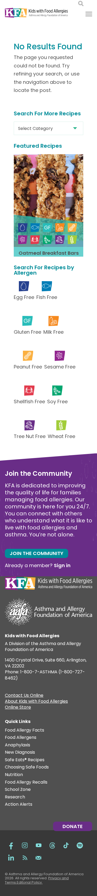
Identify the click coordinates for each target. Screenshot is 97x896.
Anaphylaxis (17, 745)
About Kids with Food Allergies (36, 701)
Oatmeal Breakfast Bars (49, 253)
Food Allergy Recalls (26, 782)
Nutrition (14, 775)
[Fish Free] (35, 227)
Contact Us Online (24, 696)
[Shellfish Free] (35, 239)
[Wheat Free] (72, 239)
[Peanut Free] (72, 227)
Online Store (18, 707)
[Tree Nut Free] (60, 239)
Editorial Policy (29, 882)
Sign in (62, 565)
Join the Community (36, 553)
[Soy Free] (47, 239)
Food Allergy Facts (24, 730)
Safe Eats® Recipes (24, 760)
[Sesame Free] (22, 239)
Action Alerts (18, 804)
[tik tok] (66, 844)
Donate (73, 826)
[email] (38, 857)
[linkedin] (11, 857)
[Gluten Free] (47, 227)
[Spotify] (80, 844)
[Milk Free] (60, 227)
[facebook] (11, 844)
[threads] (52, 844)
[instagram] (25, 844)
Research (15, 797)
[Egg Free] (22, 227)
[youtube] (38, 844)
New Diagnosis (20, 752)
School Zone (18, 789)
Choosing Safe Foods (27, 767)
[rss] (25, 857)
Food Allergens (20, 737)
